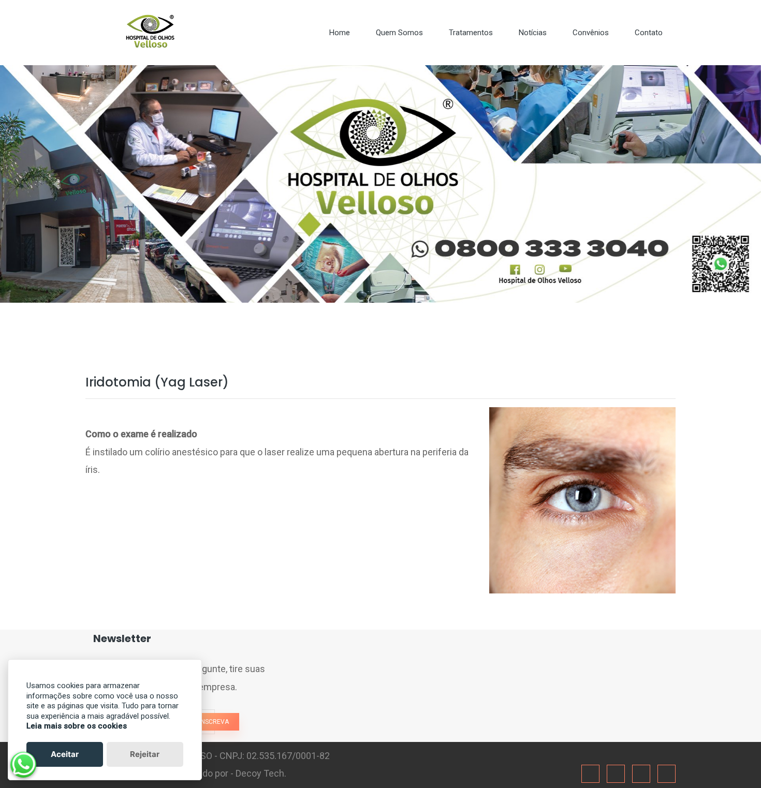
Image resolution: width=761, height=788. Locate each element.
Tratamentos (471, 32)
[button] (57, 184)
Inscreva (214, 721)
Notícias (533, 32)
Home (339, 32)
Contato (649, 32)
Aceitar (65, 754)
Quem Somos (399, 32)
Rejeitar (144, 754)
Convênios (591, 32)
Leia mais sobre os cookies (76, 726)
